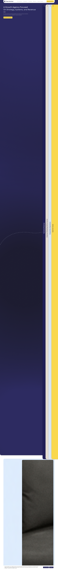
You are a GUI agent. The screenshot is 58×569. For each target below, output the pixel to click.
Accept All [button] (51, 567)
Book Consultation (50, 1)
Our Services (19, 1)
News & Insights (40, 1)
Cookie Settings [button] (46, 567)
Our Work (30, 1)
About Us (34, 1)
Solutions (25, 1)
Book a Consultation (8, 17)
